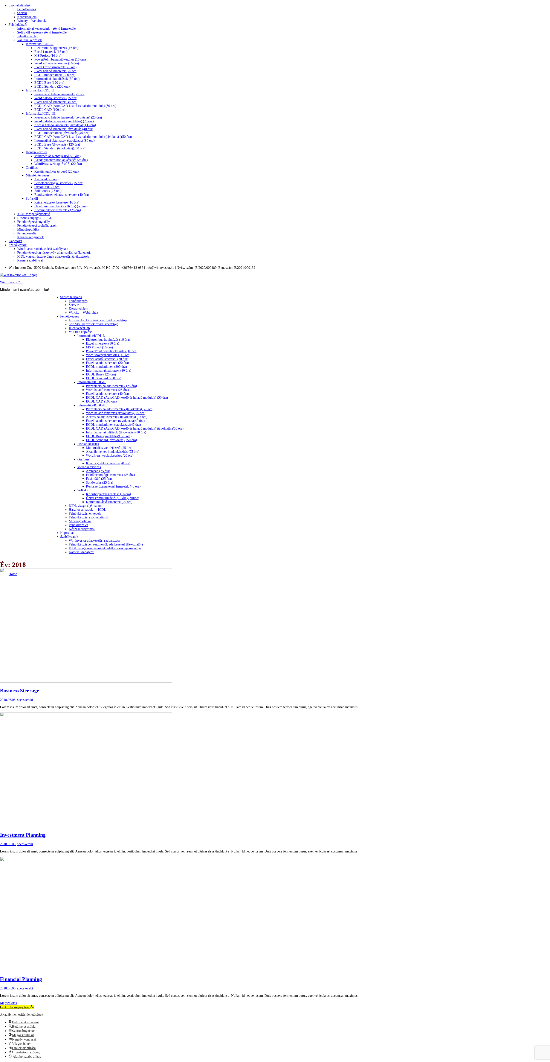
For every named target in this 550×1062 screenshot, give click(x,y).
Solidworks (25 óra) (47, 191)
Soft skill (32, 198)
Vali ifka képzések (29, 40)
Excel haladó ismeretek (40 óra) (55, 102)
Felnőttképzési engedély (33, 221)
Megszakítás (8, 1003)
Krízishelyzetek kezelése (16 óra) (56, 202)
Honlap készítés (36, 152)
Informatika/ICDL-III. (41, 113)
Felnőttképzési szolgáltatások (37, 225)
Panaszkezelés (27, 233)
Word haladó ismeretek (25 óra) (55, 98)
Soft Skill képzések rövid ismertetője (42, 32)
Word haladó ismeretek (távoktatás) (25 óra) (64, 121)
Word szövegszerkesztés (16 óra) (56, 63)
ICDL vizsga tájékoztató (33, 214)
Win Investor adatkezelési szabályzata (42, 249)
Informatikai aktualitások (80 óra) (56, 79)
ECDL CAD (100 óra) (49, 109)
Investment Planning (23, 835)
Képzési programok (30, 237)
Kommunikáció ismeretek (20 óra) (57, 210)
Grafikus (32, 167)
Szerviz (22, 13)
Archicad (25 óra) (46, 179)
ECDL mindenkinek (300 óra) (54, 75)
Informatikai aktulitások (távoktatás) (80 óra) (64, 140)
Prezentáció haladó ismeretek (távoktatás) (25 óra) (68, 117)
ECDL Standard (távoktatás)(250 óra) (59, 148)
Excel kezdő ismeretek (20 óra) (55, 67)
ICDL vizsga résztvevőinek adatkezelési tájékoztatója (53, 256)
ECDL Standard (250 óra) (52, 86)
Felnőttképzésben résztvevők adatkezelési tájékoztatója (54, 252)
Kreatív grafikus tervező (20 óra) (56, 171)
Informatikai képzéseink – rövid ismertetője (46, 28)
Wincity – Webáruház (31, 21)
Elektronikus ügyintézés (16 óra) (56, 48)
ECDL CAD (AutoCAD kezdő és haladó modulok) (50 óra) (75, 106)
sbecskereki (25, 700)
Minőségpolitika (28, 229)
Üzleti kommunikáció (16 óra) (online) (60, 206)
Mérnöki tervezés (37, 175)
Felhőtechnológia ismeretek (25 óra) (58, 183)
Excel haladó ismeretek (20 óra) (55, 71)
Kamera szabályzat (30, 260)
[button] (17, 1007)
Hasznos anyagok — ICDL (36, 218)
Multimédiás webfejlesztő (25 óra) (57, 156)
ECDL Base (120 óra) (49, 82)
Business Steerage (19, 690)
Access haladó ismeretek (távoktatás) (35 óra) (65, 125)
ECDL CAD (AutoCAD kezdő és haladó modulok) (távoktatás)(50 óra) (83, 136)
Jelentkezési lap (27, 36)
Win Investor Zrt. (11, 282)
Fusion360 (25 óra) (47, 187)
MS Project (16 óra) (47, 55)
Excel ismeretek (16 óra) (50, 51)
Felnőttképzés (26, 9)
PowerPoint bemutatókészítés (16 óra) (60, 59)
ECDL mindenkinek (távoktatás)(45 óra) (61, 133)
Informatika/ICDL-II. (40, 90)
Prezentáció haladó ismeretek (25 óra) (59, 94)
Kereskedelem (27, 17)
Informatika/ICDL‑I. (39, 44)
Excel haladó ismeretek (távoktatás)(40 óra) (63, 129)
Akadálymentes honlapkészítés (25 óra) (61, 160)
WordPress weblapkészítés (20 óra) (58, 164)
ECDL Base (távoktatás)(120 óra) (57, 144)
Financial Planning (21, 979)
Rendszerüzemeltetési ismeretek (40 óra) (61, 194)
